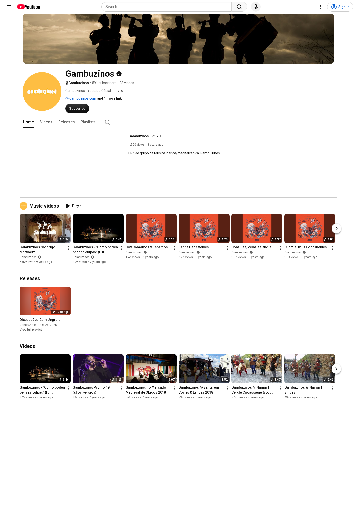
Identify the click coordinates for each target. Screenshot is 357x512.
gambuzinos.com (82, 98)
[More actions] (68, 248)
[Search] (239, 7)
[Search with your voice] (256, 7)
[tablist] (178, 122)
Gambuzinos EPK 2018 (146, 136)
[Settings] (320, 7)
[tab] (28, 122)
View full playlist (31, 329)
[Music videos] (24, 206)
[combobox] (167, 7)
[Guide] (9, 7)
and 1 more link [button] (109, 98)
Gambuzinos (28, 257)
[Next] (336, 228)
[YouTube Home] (28, 7)
